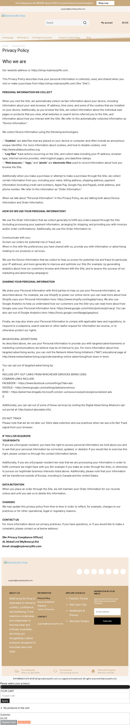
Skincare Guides (79, 621)
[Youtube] (126, 9)
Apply (5, 700)
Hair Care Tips (78, 604)
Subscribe (107, 621)
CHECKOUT (24, 722)
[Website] (120, 9)
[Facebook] (92, 9)
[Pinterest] (103, 9)
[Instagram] (97, 9)
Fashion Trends (78, 598)
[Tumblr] (109, 9)
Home (5, 45)
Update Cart (9, 722)
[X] (114, 9)
